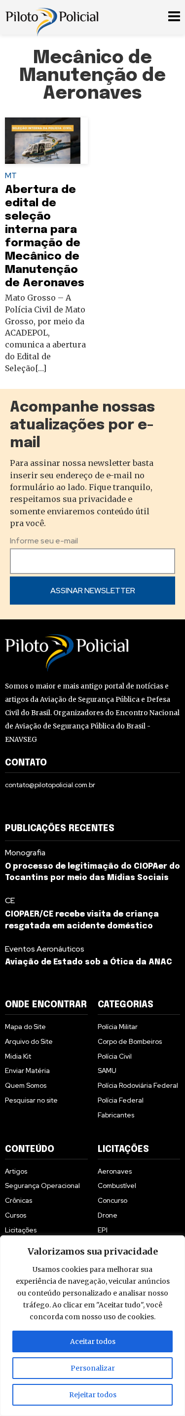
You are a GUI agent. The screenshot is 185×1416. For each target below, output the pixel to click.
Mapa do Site (25, 1026)
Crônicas (18, 1200)
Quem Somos (25, 1085)
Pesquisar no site (31, 1100)
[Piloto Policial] (51, 17)
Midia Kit (18, 1056)
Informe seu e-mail (44, 541)
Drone (107, 1215)
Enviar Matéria (27, 1070)
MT (11, 175)
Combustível (117, 1185)
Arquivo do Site (29, 1041)
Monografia (25, 852)
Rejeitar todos (92, 1394)
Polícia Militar (118, 1026)
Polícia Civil (115, 1056)
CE (10, 900)
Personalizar (93, 1368)
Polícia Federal (121, 1100)
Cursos (15, 1215)
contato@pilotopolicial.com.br (50, 784)
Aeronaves (115, 1171)
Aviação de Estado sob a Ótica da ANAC (88, 962)
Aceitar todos (92, 1341)
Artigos (16, 1171)
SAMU (107, 1070)
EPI (103, 1229)
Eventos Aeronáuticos (44, 949)
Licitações (21, 1229)
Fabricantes (116, 1114)
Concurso (112, 1200)
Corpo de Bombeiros (130, 1041)
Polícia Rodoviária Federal (138, 1085)
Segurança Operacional (42, 1185)
